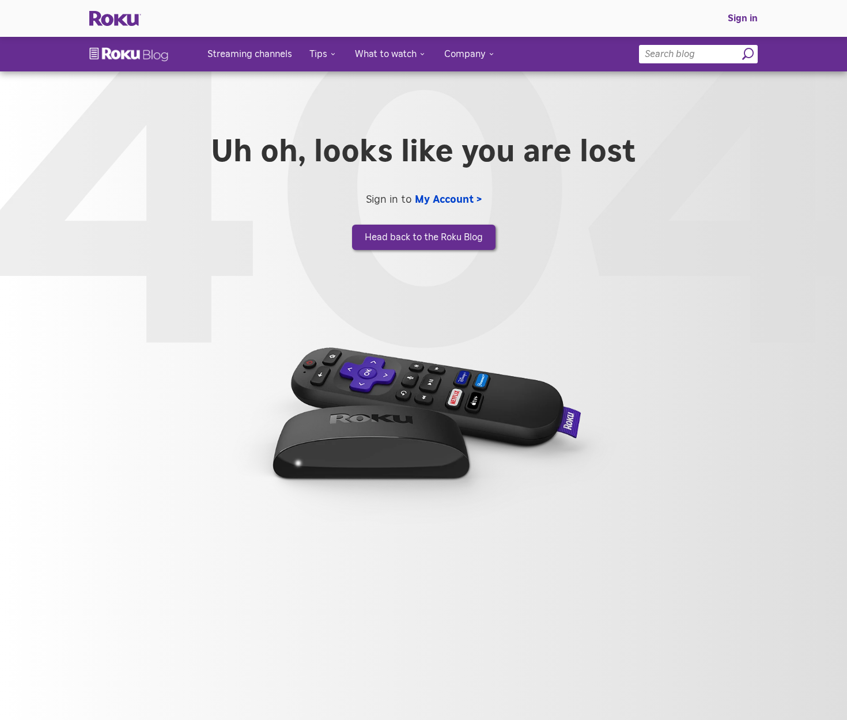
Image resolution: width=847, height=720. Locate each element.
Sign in (743, 18)
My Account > (448, 200)
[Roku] (115, 18)
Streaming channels (249, 54)
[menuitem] (742, 18)
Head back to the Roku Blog (424, 237)
